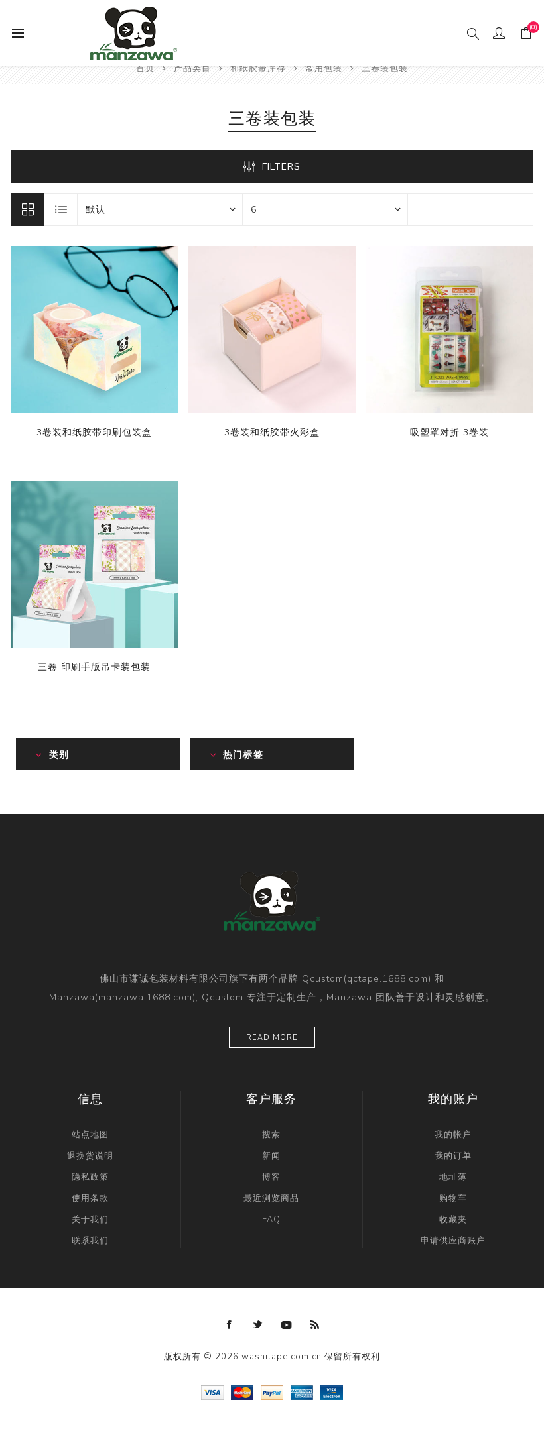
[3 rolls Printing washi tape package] (94, 329)
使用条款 (90, 1198)
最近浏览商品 (271, 1198)
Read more (272, 1038)
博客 (271, 1177)
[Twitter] (258, 1325)
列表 (61, 209)
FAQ (271, 1220)
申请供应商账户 (453, 1241)
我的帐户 (453, 1135)
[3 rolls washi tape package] (272, 329)
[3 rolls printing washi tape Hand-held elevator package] (94, 564)
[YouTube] (286, 1325)
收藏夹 (453, 1220)
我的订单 (453, 1156)
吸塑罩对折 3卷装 (449, 432)
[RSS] (315, 1325)
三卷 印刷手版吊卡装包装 (94, 667)
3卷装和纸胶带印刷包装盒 (94, 432)
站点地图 (90, 1135)
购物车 (453, 1198)
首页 (145, 68)
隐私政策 (90, 1177)
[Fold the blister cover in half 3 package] (449, 329)
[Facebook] (229, 1325)
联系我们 (90, 1241)
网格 (27, 209)
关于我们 (90, 1220)
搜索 (271, 1135)
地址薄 (453, 1177)
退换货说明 (90, 1156)
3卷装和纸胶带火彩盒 (272, 432)
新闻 (271, 1156)
